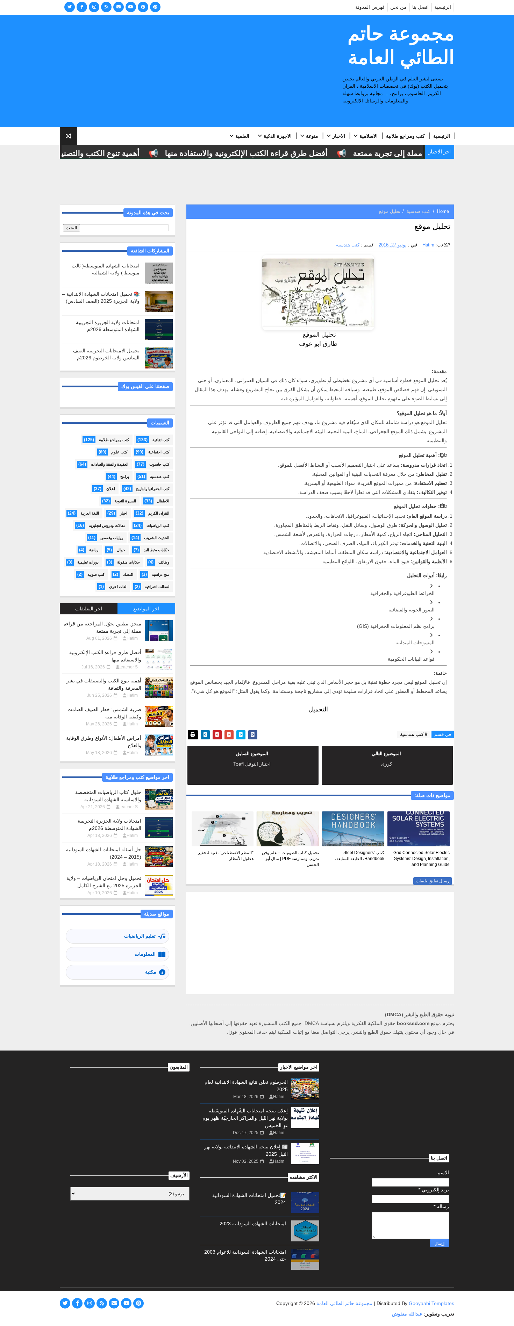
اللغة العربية (89, 513)
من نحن (398, 7)
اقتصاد (128, 574)
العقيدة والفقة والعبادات (109, 464)
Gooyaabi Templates (431, 1303)
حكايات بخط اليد (156, 550)
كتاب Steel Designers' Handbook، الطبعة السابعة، (359, 855)
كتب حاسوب (159, 464)
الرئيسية (442, 7)
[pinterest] (143, 7)
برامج (124, 476)
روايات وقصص (111, 538)
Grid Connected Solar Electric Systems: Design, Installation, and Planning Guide (421, 858)
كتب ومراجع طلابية (405, 136)
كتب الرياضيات (158, 525)
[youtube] (131, 7)
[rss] (106, 7)
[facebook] (82, 7)
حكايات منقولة (128, 562)
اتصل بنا (420, 7)
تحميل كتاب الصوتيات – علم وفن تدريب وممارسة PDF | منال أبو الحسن (290, 858)
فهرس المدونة (370, 7)
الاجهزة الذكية (278, 136)
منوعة (312, 136)
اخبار (123, 513)
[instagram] (94, 7)
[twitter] (69, 7)
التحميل (318, 709)
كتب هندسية (418, 211)
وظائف (163, 562)
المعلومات (145, 954)
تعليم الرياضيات (140, 936)
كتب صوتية (96, 574)
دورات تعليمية (88, 562)
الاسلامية (368, 136)
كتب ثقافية (160, 440)
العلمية (242, 136)
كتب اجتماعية (158, 452)
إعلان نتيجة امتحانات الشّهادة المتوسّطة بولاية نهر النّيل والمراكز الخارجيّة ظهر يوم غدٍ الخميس (245, 1118)
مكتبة (150, 972)
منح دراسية (160, 574)
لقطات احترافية (157, 587)
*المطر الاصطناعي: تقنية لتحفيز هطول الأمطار (226, 855)
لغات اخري (117, 587)
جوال (121, 550)
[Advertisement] (187, 71)
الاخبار (339, 136)
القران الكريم (158, 513)
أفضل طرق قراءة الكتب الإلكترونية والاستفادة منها (261, 153)
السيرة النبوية (125, 501)
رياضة (93, 550)
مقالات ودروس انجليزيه (107, 525)
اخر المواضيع (146, 608)
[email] (118, 7)
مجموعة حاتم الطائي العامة (401, 45)
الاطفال (163, 501)
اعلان (110, 489)
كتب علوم (119, 452)
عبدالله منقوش (407, 1314)
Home (443, 211)
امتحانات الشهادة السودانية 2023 (253, 1223)
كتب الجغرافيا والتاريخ (152, 489)
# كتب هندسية (413, 734)
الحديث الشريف (156, 538)
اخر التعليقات (88, 608)
